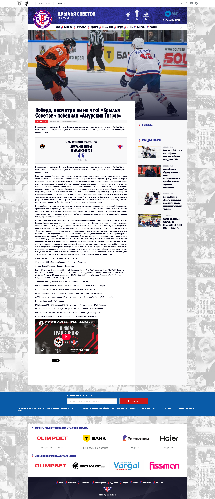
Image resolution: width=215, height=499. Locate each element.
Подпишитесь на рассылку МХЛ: (81, 395)
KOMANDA (72, 482)
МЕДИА (125, 482)
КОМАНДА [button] (68, 27)
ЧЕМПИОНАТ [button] (81, 27)
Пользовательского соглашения (72, 408)
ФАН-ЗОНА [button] (141, 27)
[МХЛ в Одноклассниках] (186, 3)
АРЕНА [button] (130, 27)
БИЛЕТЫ (159, 482)
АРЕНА (135, 482)
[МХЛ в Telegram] (196, 3)
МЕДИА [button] (120, 27)
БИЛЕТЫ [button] (153, 27)
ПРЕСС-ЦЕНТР (100, 482)
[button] (180, 27)
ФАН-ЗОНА (147, 482)
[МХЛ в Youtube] (191, 3)
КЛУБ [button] (58, 27)
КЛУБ (61, 482)
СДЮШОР (114, 482)
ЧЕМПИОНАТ (85, 482)
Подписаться (133, 401)
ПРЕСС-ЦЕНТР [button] (107, 27)
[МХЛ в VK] (181, 3)
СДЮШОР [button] (94, 27)
